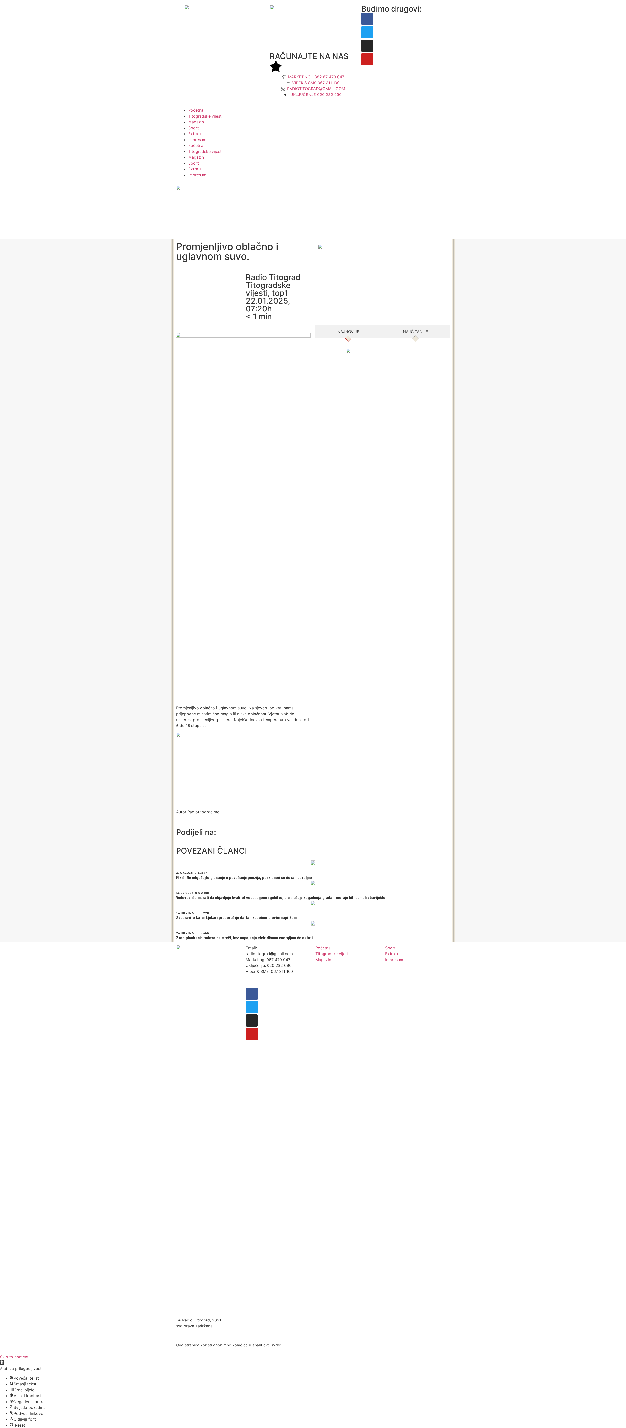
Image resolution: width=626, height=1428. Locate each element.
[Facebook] (367, 19)
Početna (195, 110)
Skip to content (14, 1356)
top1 (280, 293)
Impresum (197, 139)
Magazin (196, 121)
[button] (2, 1362)
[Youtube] (367, 59)
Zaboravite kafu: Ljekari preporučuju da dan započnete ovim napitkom (236, 917)
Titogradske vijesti (205, 116)
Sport (193, 127)
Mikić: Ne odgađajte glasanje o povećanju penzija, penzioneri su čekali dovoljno (244, 877)
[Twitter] (367, 32)
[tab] (348, 331)
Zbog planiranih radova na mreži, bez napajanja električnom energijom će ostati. (244, 937)
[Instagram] (367, 46)
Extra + (195, 133)
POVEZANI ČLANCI (211, 851)
